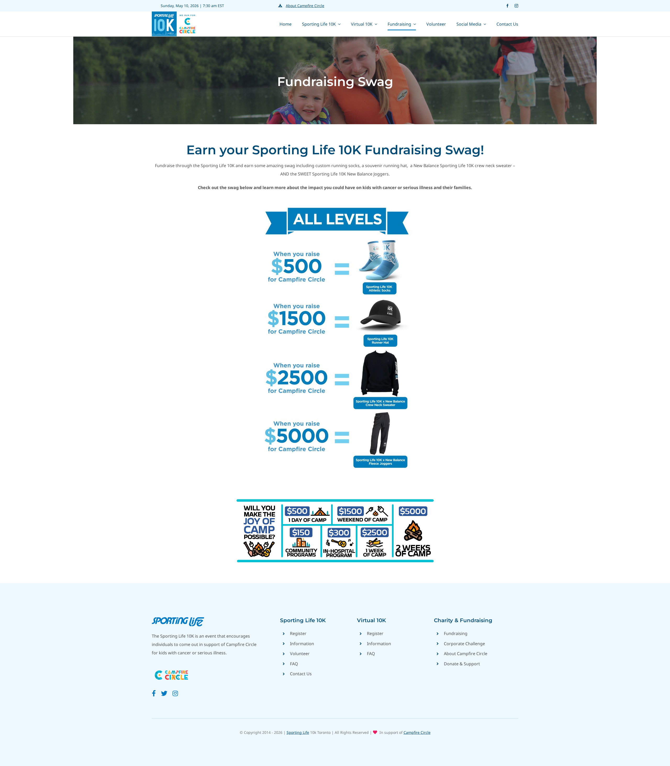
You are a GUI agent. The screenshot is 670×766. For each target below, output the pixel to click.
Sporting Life (298, 732)
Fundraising (455, 633)
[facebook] (507, 6)
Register (298, 633)
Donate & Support (462, 664)
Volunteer (300, 653)
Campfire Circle (417, 732)
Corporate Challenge (464, 643)
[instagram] (516, 6)
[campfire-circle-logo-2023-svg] (171, 668)
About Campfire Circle (305, 5)
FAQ (294, 664)
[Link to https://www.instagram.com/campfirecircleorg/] (175, 693)
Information (302, 643)
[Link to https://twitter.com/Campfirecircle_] (164, 693)
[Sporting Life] (178, 619)
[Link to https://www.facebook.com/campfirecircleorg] (154, 693)
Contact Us (301, 674)
